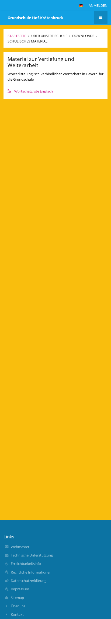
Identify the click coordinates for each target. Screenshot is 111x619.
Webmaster (20, 546)
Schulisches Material (27, 41)
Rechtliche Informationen (31, 572)
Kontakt (17, 614)
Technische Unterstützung (32, 555)
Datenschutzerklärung (28, 580)
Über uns (18, 606)
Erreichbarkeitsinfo (26, 563)
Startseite (17, 35)
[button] (81, 5)
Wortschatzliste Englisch (33, 91)
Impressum (20, 589)
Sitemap (17, 597)
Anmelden (98, 5)
